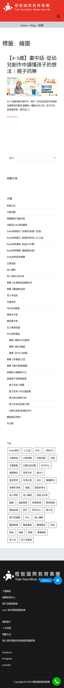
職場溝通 (27, 525)
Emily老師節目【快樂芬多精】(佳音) (24, 231)
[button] (57, 580)
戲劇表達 (23, 502)
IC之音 (27, 450)
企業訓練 (27, 458)
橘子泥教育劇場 (10, 603)
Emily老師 (14, 450)
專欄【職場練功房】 (16, 289)
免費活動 (41, 458)
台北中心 (45, 465)
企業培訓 (11, 263)
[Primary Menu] (58, 16)
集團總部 (41, 532)
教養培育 (13, 510)
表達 (11, 532)
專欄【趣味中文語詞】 (20, 340)
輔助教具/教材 (14, 417)
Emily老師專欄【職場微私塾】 (21, 250)
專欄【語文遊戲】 (17, 346)
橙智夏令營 (12, 321)
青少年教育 (26, 539)
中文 (37, 450)
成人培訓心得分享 (15, 276)
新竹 (25, 510)
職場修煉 (13, 525)
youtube (6, 665)
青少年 (12, 539)
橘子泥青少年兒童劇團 (20, 391)
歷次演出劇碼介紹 (17, 397)
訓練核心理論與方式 (16, 372)
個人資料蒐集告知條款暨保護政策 (18, 640)
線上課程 (38, 517)
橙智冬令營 (12, 314)
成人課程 (11, 269)
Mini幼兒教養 (13, 308)
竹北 (27, 517)
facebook (7, 652)
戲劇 (11, 502)
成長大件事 (42, 495)
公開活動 (11, 212)
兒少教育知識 (13, 327)
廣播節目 (50, 480)
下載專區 (6, 591)
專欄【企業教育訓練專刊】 (20, 282)
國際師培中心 (8, 597)
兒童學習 (11, 302)
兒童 (52, 458)
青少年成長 (12, 295)
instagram (7, 658)
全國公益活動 (29, 465)
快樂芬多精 (14, 487)
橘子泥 (49, 510)
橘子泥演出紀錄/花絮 (19, 404)
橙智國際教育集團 (41, 682)
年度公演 (27, 480)
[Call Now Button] (56, 681)
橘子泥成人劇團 (16, 385)
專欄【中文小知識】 (19, 353)
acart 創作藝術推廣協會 (13, 610)
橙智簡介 (6, 621)
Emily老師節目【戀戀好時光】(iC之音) (25, 237)
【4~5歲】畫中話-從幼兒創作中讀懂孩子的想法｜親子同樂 (32, 64)
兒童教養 (13, 465)
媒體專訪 (13, 472)
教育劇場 (36, 502)
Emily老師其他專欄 (16, 257)
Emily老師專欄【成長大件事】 (21, 244)
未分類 (10, 423)
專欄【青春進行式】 (16, 359)
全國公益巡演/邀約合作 (20, 410)
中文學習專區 (13, 334)
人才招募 (6, 628)
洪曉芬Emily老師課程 (17, 225)
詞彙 (21, 532)
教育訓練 (50, 502)
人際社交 (49, 450)
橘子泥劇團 (14, 517)
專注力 (40, 472)
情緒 (27, 487)
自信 (52, 525)
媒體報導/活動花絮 (16, 218)
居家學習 (13, 480)
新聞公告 (11, 205)
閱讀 (30, 532)
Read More (12, 116)
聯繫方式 (6, 634)
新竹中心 (36, 510)
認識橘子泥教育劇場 (16, 378)
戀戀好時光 (39, 487)
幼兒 (39, 480)
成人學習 (13, 495)
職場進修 (41, 525)
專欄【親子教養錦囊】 (18, 365)
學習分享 (27, 472)
